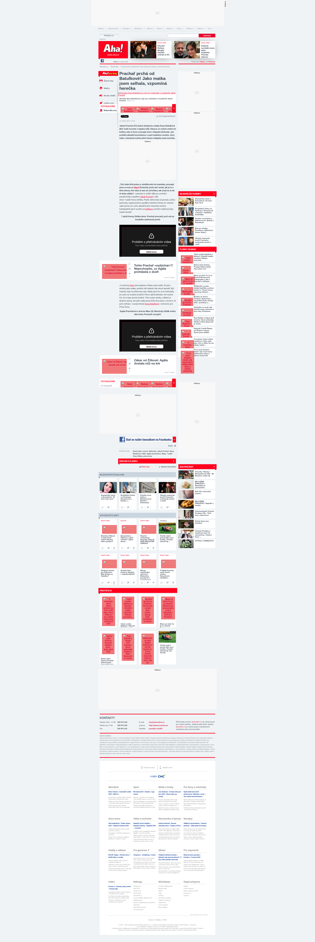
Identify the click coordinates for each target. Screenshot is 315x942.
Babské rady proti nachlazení (168, 857)
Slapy (164, 454)
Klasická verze (149, 768)
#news (153, 855)
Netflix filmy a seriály (115, 857)
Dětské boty (162, 902)
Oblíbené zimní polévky (192, 823)
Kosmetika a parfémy (164, 898)
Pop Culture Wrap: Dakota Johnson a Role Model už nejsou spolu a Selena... (144, 867)
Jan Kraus (153, 742)
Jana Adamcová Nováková (167, 742)
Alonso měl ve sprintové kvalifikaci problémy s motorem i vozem (118, 838)
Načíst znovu (151, 252)
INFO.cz (116, 794)
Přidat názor (145, 467)
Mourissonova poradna (192, 855)
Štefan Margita (204, 749)
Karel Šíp (161, 745)
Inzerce (151, 920)
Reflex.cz (200, 28)
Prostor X (111, 886)
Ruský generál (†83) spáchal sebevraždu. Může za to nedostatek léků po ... (119, 806)
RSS (165, 920)
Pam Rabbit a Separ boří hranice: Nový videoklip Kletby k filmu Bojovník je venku (204, 321)
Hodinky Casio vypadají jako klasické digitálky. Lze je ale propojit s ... (144, 832)
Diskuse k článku (128, 461)
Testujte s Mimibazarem (165, 886)
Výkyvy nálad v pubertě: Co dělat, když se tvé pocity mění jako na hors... (194, 861)
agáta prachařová (154, 454)
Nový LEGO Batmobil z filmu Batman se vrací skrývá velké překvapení (194, 869)
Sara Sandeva (180, 749)
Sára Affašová (169, 749)
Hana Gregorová (162, 740)
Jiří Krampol (111, 745)
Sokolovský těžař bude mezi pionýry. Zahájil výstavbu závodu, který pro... (169, 833)
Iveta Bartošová (123, 742)
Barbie (160, 891)
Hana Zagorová (174, 740)
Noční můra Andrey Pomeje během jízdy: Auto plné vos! (202, 267)
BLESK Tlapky (113, 855)
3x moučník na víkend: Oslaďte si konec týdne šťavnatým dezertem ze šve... (195, 834)
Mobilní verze (167, 768)
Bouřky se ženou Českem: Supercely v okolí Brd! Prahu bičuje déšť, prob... (119, 802)
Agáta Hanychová (106, 738)
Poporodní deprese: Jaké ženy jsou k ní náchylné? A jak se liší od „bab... (169, 863)
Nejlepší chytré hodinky (141, 823)
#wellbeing (146, 855)
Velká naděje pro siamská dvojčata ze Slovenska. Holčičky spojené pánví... (195, 800)
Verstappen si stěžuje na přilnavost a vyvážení (119, 833)
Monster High (162, 888)
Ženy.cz (159, 28)
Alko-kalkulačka (114, 823)
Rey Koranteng (158, 749)
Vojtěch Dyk (199, 751)
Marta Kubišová (180, 747)
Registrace (103, 39)
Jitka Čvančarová (134, 745)
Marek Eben (170, 747)
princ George (117, 753)
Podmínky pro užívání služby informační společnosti (155, 928)
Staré (136, 187)
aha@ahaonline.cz (156, 722)
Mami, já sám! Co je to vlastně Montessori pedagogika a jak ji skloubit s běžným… (203, 278)
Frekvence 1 (187, 893)
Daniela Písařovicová (192, 738)
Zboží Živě (136, 888)
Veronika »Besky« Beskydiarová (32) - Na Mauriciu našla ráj (195, 808)
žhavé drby (137, 451)
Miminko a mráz (199, 794)
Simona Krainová (192, 749)
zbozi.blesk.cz (137, 895)
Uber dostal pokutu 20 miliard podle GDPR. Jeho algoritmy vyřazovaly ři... (169, 829)
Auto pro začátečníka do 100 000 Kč (144, 902)
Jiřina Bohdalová (121, 745)
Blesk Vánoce (113, 792)
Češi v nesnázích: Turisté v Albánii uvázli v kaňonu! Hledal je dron (168, 804)
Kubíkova (149, 209)
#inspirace (137, 855)
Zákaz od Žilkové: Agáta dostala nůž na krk (151, 362)
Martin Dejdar (191, 747)
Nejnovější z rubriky (190, 193)
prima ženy (147, 456)
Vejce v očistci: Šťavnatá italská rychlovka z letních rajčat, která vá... (194, 838)
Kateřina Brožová (183, 745)
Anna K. (115, 738)
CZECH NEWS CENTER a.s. (143, 925)
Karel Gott (153, 745)
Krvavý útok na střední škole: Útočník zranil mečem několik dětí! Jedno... (119, 798)
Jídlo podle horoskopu (198, 826)
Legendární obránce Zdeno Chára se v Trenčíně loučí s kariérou (119, 893)
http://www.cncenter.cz (158, 725)
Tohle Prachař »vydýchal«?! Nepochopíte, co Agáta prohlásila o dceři (153, 268)
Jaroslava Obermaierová (197, 742)
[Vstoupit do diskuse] (153, 582)
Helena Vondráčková (188, 740)
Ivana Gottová (112, 742)
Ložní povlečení (163, 905)
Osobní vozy (137, 891)
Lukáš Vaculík (145, 747)
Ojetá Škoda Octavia (139, 907)
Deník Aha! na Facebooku (102, 60)
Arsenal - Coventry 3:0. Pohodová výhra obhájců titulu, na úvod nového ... (144, 798)
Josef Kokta (145, 745)
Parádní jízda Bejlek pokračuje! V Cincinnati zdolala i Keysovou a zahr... (144, 806)
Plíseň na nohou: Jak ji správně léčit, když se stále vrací (169, 867)
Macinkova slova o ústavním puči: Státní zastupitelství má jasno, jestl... (169, 808)
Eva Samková (114, 740)
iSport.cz (169, 28)
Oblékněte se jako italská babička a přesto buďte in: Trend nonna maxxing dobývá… (204, 289)
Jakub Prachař (146, 197)
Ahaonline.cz (104, 67)
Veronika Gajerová (175, 751)
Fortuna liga (114, 889)
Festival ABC (196, 857)
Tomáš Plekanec (137, 751)
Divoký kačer (125, 855)
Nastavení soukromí (124, 930)
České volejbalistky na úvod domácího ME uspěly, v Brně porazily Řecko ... (144, 802)
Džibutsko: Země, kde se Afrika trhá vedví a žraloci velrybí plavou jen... (119, 865)
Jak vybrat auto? (138, 909)
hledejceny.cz (137, 886)
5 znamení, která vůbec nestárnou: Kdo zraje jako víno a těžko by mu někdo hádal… (204, 342)
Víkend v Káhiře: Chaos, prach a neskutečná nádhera (118, 861)
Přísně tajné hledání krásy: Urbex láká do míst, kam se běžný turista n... (119, 869)
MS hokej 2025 (138, 792)
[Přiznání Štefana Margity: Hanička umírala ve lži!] (144, 50)
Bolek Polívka (145, 738)
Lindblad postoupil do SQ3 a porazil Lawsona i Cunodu (118, 829)
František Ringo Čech (148, 740)
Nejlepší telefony (139, 826)
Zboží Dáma (137, 893)
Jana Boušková (182, 742)
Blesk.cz (101, 28)
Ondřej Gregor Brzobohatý (123, 749)
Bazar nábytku (162, 907)
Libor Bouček (194, 745)
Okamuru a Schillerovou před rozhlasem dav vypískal (117, 901)
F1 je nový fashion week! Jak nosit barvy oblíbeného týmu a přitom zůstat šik (203, 353)
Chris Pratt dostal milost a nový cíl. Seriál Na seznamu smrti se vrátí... (143, 840)
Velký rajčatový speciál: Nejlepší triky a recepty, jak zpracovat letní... (195, 829)
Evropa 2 (186, 895)
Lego (159, 893)
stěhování (152, 451)
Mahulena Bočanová (158, 747)
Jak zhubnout (163, 792)
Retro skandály (110, 110)
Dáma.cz (150, 28)
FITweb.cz (189, 28)
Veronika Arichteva (161, 751)
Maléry (107, 88)
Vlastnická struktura (138, 930)
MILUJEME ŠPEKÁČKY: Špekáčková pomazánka (195, 804)
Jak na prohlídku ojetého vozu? (142, 898)
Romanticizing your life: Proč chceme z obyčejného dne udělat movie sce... (144, 863)
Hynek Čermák (201, 740)
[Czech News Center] (161, 776)
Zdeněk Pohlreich (105, 753)
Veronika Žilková (188, 751)
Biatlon (147, 792)
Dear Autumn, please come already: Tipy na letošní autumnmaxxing (144, 859)
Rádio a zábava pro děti (191, 891)
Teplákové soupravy (164, 900)
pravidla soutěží (155, 729)
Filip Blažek (135, 740)
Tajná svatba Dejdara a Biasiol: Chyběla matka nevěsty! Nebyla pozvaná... (203, 257)
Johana (202, 62)
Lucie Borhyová (108, 747)
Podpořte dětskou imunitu (167, 855)
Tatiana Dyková (113, 751)
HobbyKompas (137, 900)
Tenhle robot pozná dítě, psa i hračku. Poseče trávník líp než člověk (167, 649)
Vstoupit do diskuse (167, 116)
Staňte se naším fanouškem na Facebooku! (147, 439)
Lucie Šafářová (120, 747)
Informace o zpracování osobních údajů (184, 928)
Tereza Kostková (125, 751)
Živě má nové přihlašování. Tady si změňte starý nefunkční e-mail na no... (195, 865)
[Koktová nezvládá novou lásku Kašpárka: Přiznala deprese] (187, 50)
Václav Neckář (149, 751)
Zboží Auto (136, 905)
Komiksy (187, 857)
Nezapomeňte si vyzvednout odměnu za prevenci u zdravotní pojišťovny (169, 871)
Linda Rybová (204, 745)
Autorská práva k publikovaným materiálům (125, 928)
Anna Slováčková (125, 738)
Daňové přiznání (164, 823)
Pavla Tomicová (138, 749)
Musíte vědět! (109, 96)
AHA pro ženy (186, 466)
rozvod (145, 451)
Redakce (158, 920)
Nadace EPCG (176, 826)
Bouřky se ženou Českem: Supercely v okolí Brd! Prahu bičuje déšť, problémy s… (203, 300)
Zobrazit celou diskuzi (168, 467)
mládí (144, 454)
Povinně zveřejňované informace (187, 930)
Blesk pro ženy (113, 28)
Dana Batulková (152, 304)
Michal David (201, 747)
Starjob (186, 886)
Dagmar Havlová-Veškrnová (160, 738)
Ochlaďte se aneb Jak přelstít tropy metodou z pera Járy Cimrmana (204, 309)
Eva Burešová (104, 740)
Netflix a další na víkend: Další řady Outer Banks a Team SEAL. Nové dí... (144, 836)
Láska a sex (109, 103)
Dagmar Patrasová (177, 738)
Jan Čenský (145, 742)
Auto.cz (179, 28)
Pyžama (160, 895)
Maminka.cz (138, 28)
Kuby (132, 285)
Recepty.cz (126, 28)
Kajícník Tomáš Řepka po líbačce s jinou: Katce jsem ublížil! (203, 330)
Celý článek (170, 277)
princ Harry (126, 753)
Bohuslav (212, 62)
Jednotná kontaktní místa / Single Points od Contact (160, 930)
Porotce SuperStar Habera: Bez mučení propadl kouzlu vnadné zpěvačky (167, 800)
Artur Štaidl (135, 738)
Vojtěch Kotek (208, 751)
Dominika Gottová (206, 738)
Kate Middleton (171, 745)
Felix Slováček (125, 740)
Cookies (199, 928)
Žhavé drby (114, 67)
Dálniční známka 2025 (121, 826)
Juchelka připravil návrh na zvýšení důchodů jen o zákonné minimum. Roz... (169, 838)
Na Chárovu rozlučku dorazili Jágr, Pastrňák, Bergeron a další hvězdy (118, 897)
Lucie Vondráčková (132, 747)
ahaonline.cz (197, 722)
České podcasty (188, 888)
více (209, 28)
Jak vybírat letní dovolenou (193, 796)
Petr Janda (148, 749)
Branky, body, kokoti (124, 886)
